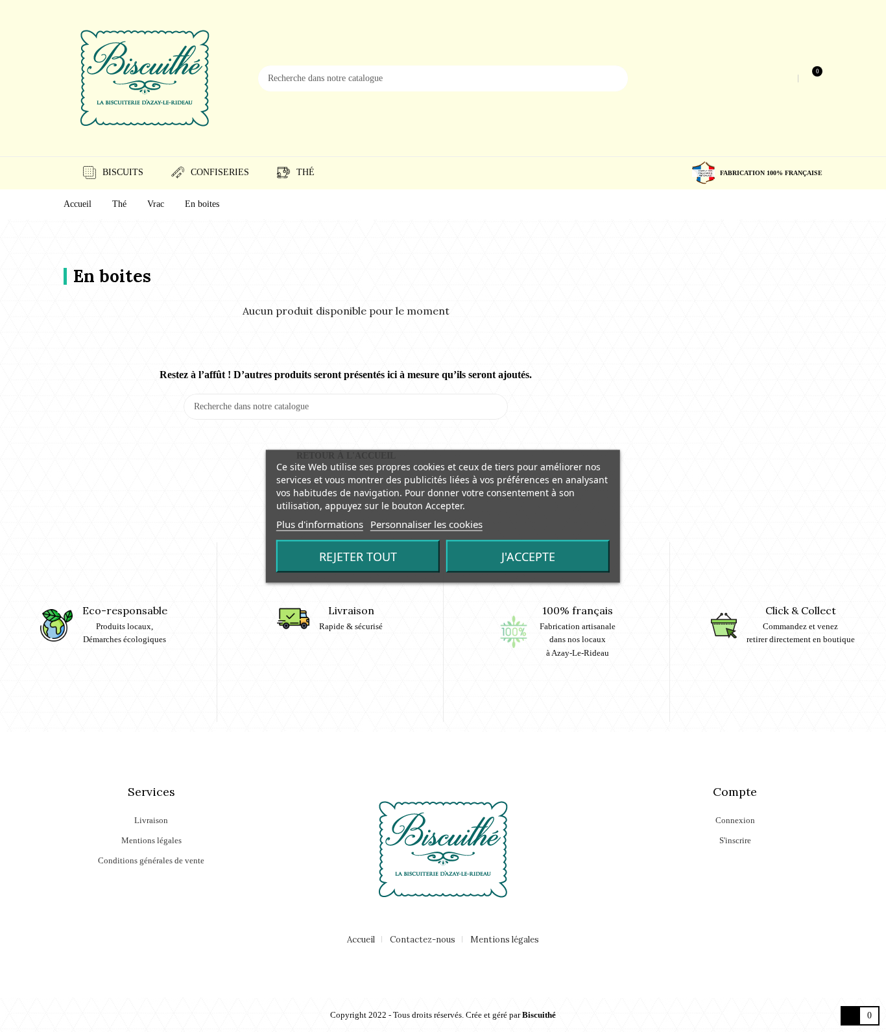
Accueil (361, 939)
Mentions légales (151, 840)
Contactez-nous (422, 939)
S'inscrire (735, 840)
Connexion (735, 820)
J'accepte (528, 556)
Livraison (151, 820)
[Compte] (786, 78)
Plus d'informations (319, 523)
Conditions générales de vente (151, 860)
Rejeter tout (358, 556)
